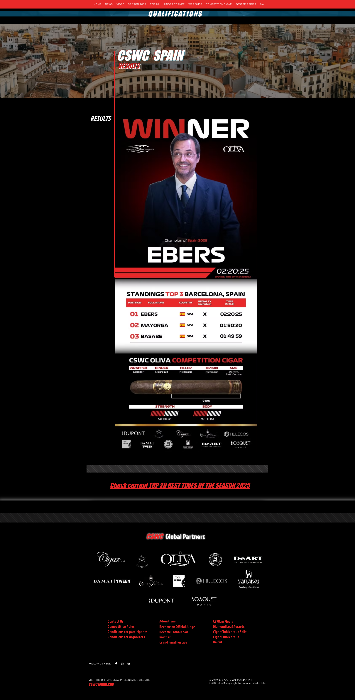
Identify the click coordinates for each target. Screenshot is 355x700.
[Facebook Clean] (116, 663)
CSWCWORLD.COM (101, 684)
